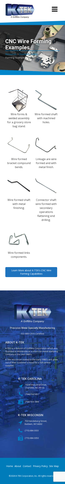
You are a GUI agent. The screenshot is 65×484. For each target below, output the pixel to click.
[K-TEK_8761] (46, 100)
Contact (27, 466)
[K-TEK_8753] (19, 100)
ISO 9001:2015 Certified (32, 333)
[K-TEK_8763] (46, 145)
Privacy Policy (40, 466)
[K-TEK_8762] (19, 145)
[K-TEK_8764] (19, 186)
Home (9, 466)
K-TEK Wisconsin (30, 415)
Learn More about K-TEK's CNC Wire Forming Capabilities (31, 272)
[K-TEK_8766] (46, 186)
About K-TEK (14, 342)
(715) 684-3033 (32, 430)
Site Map (54, 466)
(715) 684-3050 (32, 437)
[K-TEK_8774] (19, 239)
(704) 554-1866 (32, 401)
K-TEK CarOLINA (30, 378)
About (17, 466)
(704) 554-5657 (32, 394)
